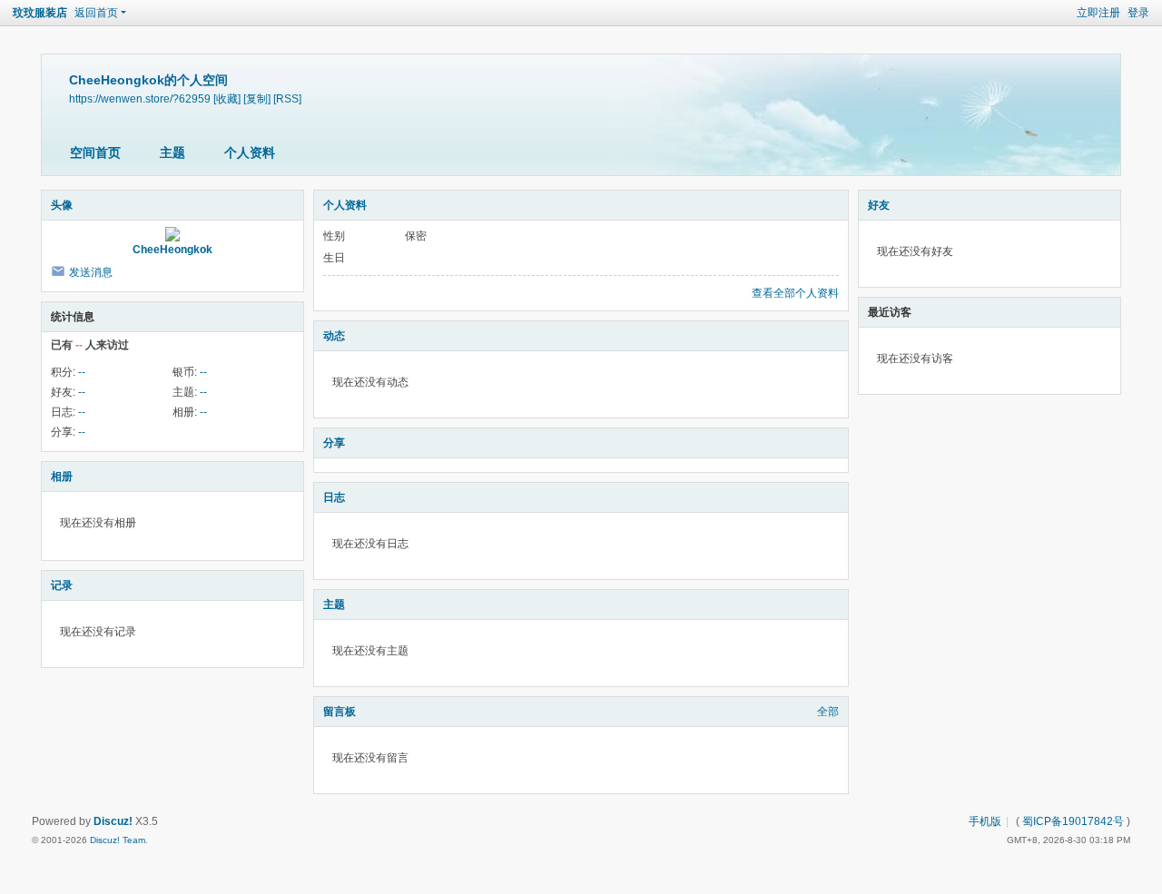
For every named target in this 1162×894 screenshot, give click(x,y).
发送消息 (91, 272)
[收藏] (227, 98)
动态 (334, 335)
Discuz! (113, 821)
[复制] (257, 98)
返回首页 (96, 12)
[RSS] (287, 98)
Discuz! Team (117, 840)
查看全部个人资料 (795, 293)
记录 (62, 585)
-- (81, 372)
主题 (172, 152)
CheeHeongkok (172, 249)
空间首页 (95, 152)
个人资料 (249, 152)
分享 (334, 443)
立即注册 (1098, 12)
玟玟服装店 (40, 12)
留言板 (339, 711)
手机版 (985, 821)
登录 (1138, 12)
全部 (828, 711)
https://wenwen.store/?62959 (140, 98)
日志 (334, 497)
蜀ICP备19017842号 (1073, 821)
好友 (879, 205)
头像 (62, 205)
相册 (62, 476)
